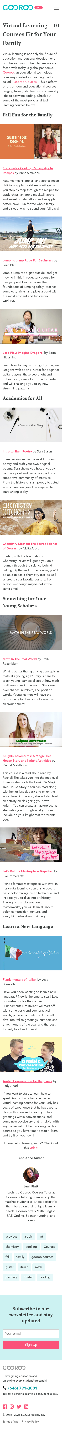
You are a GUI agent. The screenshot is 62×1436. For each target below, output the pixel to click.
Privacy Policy (30, 1421)
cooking (31, 1247)
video (33, 1148)
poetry (28, 1277)
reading (45, 1277)
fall (7, 1257)
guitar (9, 1267)
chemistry (12, 1247)
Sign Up (31, 1345)
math (38, 1267)
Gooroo (8, 72)
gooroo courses (42, 1257)
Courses (49, 1247)
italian (24, 1267)
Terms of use (10, 1421)
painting (11, 1277)
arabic (28, 1236)
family (20, 1257)
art (41, 1236)
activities (11, 1236)
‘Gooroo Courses (25, 82)
